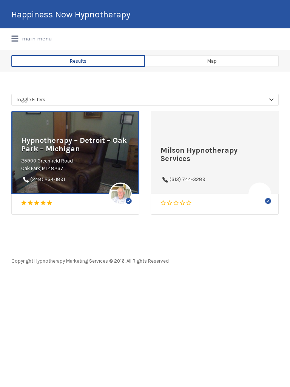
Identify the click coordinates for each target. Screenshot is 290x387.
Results (78, 61)
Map (212, 61)
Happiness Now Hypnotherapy (70, 14)
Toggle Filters (30, 99)
